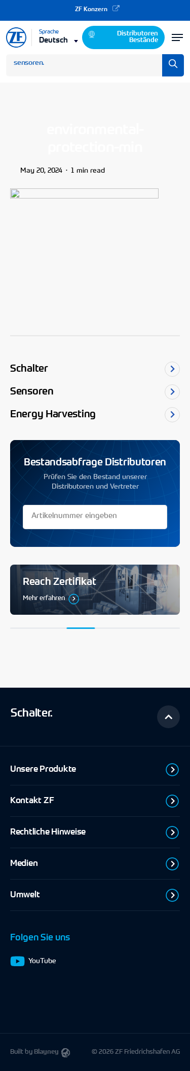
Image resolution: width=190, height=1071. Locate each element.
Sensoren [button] (32, 392)
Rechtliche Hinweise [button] (48, 832)
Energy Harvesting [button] (53, 415)
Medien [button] (23, 863)
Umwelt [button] (25, 895)
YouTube (42, 961)
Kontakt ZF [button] (32, 801)
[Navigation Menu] (177, 37)
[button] (168, 716)
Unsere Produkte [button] (43, 769)
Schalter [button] (29, 369)
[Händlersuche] (95, 589)
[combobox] (59, 40)
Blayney (46, 1052)
